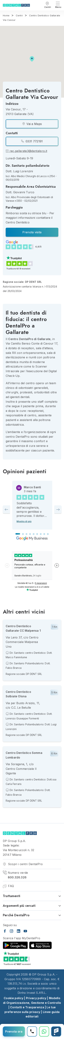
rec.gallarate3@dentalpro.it (28, 151)
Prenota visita (31, 232)
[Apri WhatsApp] (44, 1031)
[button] (32, 59)
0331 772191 (34, 141)
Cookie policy (13, 998)
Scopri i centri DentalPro (25, 864)
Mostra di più (24, 521)
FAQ (10, 886)
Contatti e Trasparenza (27, 1007)
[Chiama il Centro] (32, 1031)
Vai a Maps (34, 124)
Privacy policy (36, 998)
